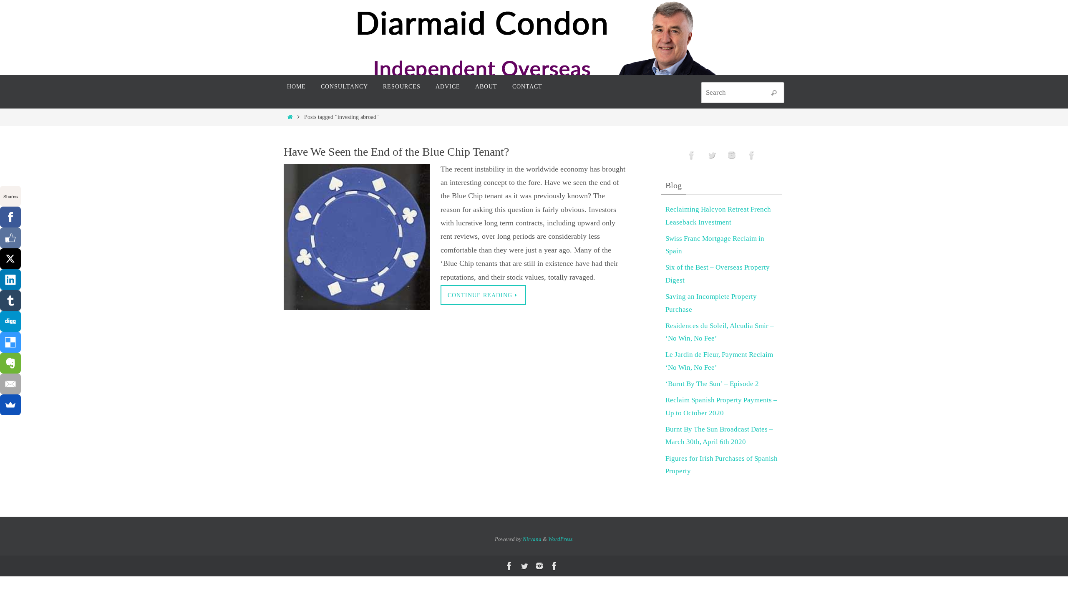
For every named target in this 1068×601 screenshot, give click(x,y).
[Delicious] (10, 342)
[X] (10, 258)
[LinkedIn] (10, 279)
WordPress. (561, 539)
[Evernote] (10, 363)
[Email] (10, 384)
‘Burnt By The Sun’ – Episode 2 (712, 384)
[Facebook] (10, 217)
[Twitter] (712, 155)
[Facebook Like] (10, 237)
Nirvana (532, 539)
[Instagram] (732, 155)
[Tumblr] (10, 300)
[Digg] (10, 321)
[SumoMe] (10, 404)
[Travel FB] (752, 155)
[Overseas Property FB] (692, 155)
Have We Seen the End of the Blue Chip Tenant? (396, 151)
